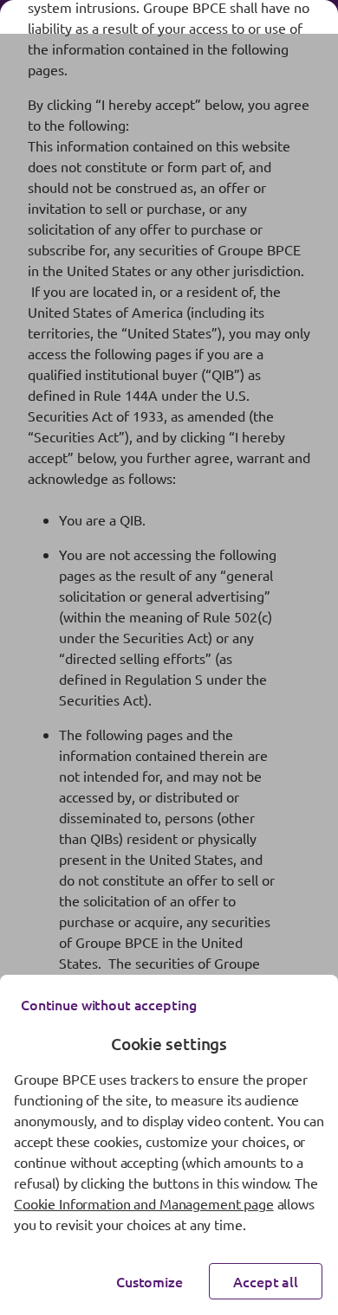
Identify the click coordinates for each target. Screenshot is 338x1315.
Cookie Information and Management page (144, 1203)
